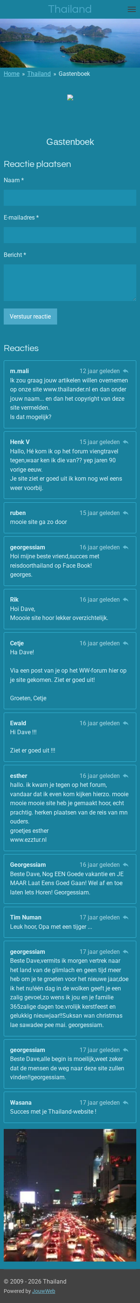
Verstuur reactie (30, 316)
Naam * (14, 180)
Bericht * (15, 254)
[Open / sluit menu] (132, 9)
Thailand (39, 73)
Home (11, 73)
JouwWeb (43, 1291)
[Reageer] (125, 371)
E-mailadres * (21, 217)
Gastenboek (74, 73)
